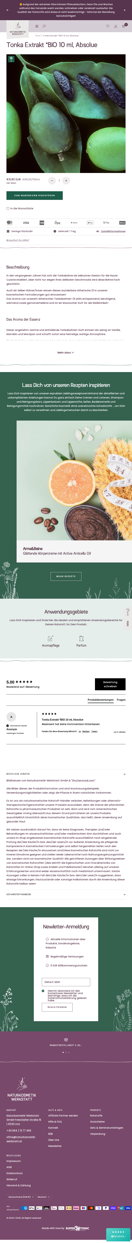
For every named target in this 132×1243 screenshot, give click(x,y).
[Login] (116, 26)
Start (38, 35)
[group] (23, 682)
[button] (118, 1234)
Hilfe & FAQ (55, 1121)
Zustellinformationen (113, 231)
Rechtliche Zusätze (18, 774)
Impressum (13, 1161)
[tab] (101, 700)
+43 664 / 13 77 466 (18, 1130)
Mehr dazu (64, 352)
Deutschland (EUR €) (20, 1196)
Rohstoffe (96, 1115)
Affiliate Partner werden (63, 1115)
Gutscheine (97, 1121)
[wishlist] (108, 26)
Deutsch (42, 1196)
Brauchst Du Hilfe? (17, 240)
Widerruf (11, 1179)
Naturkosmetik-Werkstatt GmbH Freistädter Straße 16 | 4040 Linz (23, 1120)
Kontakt (53, 1127)
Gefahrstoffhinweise (18, 895)
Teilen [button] (94, 731)
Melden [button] (86, 731)
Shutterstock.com (83, 780)
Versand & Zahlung (18, 1185)
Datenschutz (14, 1173)
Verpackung (97, 1134)
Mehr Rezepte (66, 576)
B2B (50, 1134)
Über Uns (53, 1140)
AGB (9, 1167)
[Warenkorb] (124, 26)
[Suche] (44, 26)
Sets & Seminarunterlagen (106, 1127)
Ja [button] (80, 731)
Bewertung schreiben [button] (110, 684)
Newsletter (55, 1146)
